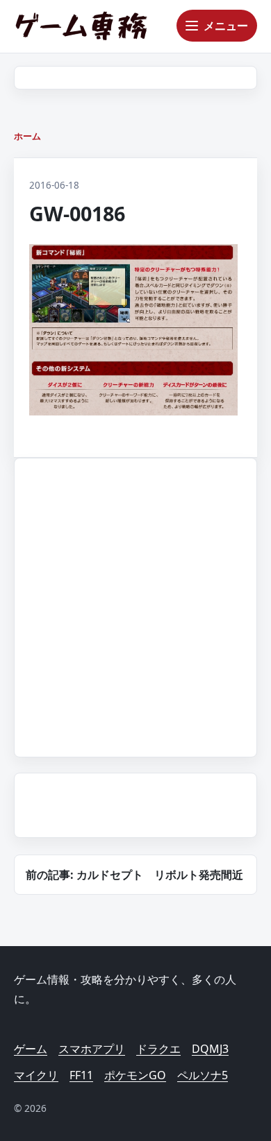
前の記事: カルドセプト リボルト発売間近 (134, 874)
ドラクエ (158, 1048)
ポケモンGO (135, 1075)
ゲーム (30, 1048)
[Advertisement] (135, 605)
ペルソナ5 (202, 1075)
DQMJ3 (210, 1048)
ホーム (27, 136)
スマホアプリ (91, 1048)
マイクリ (36, 1075)
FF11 (81, 1075)
